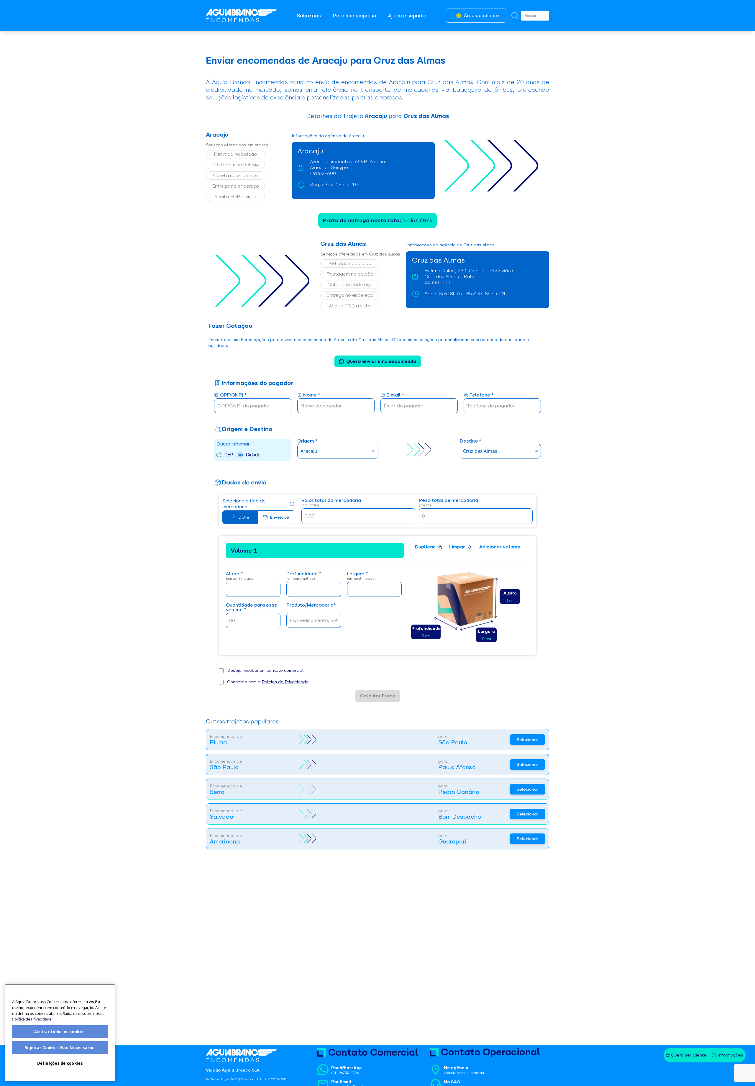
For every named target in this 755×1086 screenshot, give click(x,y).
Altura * (240, 576)
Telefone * (481, 395)
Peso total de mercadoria (448, 502)
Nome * (311, 395)
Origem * (307, 441)
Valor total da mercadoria (331, 502)
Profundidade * (303, 576)
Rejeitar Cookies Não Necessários (60, 1047)
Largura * (361, 576)
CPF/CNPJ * (233, 395)
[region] (60, 1032)
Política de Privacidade (285, 681)
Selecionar (527, 739)
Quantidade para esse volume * (251, 607)
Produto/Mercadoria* (311, 605)
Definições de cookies (60, 1063)
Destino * (470, 441)
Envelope (279, 517)
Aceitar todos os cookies (60, 1031)
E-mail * (395, 395)
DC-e (243, 517)
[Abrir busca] (514, 15)
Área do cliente (481, 15)
